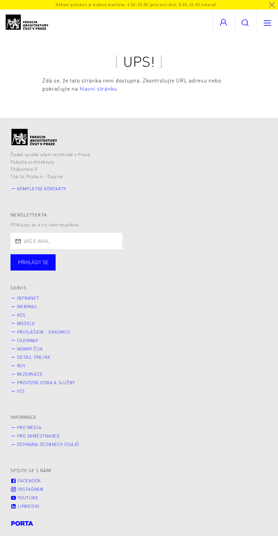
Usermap (28, 340)
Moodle (26, 323)
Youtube (27, 497)
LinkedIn (27, 506)
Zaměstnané (77, 269)
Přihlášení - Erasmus (44, 332)
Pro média (29, 427)
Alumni (119, 269)
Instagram (29, 489)
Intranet (28, 298)
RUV (21, 365)
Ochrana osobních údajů (48, 444)
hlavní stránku (98, 88)
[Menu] (267, 22)
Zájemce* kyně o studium (221, 269)
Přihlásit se (33, 262)
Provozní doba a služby (46, 382)
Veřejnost (159, 269)
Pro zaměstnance (38, 436)
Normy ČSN (30, 349)
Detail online (34, 357)
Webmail (27, 306)
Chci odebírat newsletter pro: (54, 259)
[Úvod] (34, 137)
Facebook (28, 480)
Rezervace (30, 374)
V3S (21, 391)
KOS (21, 315)
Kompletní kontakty (41, 188)
